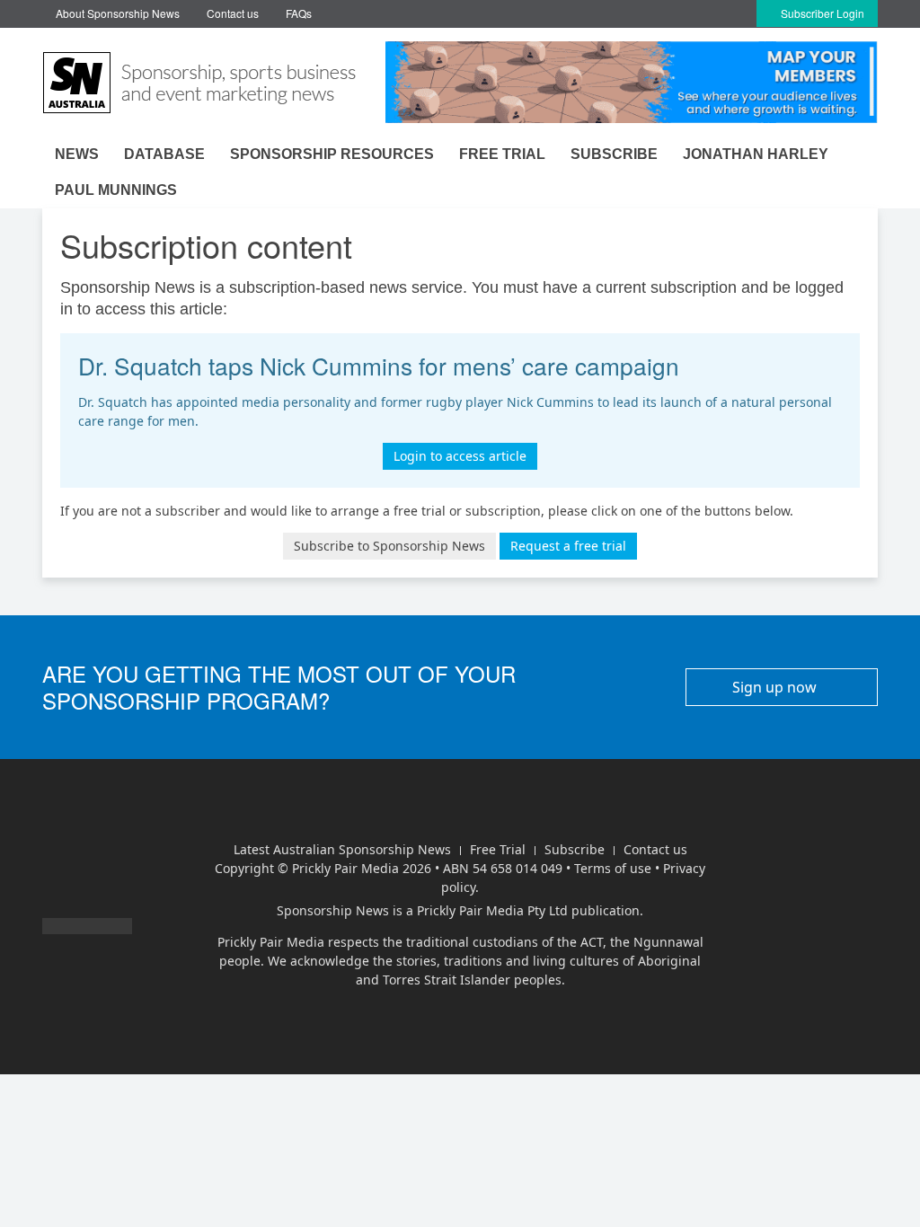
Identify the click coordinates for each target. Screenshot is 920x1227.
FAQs (299, 13)
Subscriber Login (821, 13)
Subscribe (614, 154)
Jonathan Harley (755, 154)
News (77, 154)
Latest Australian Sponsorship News (342, 849)
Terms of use (612, 868)
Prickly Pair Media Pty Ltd (492, 910)
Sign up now (776, 687)
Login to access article (460, 455)
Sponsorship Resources (332, 154)
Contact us (233, 13)
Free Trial (498, 849)
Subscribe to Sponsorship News (389, 545)
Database (164, 154)
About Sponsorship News (118, 13)
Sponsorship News (333, 910)
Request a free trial (568, 545)
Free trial (502, 154)
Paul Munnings (116, 190)
